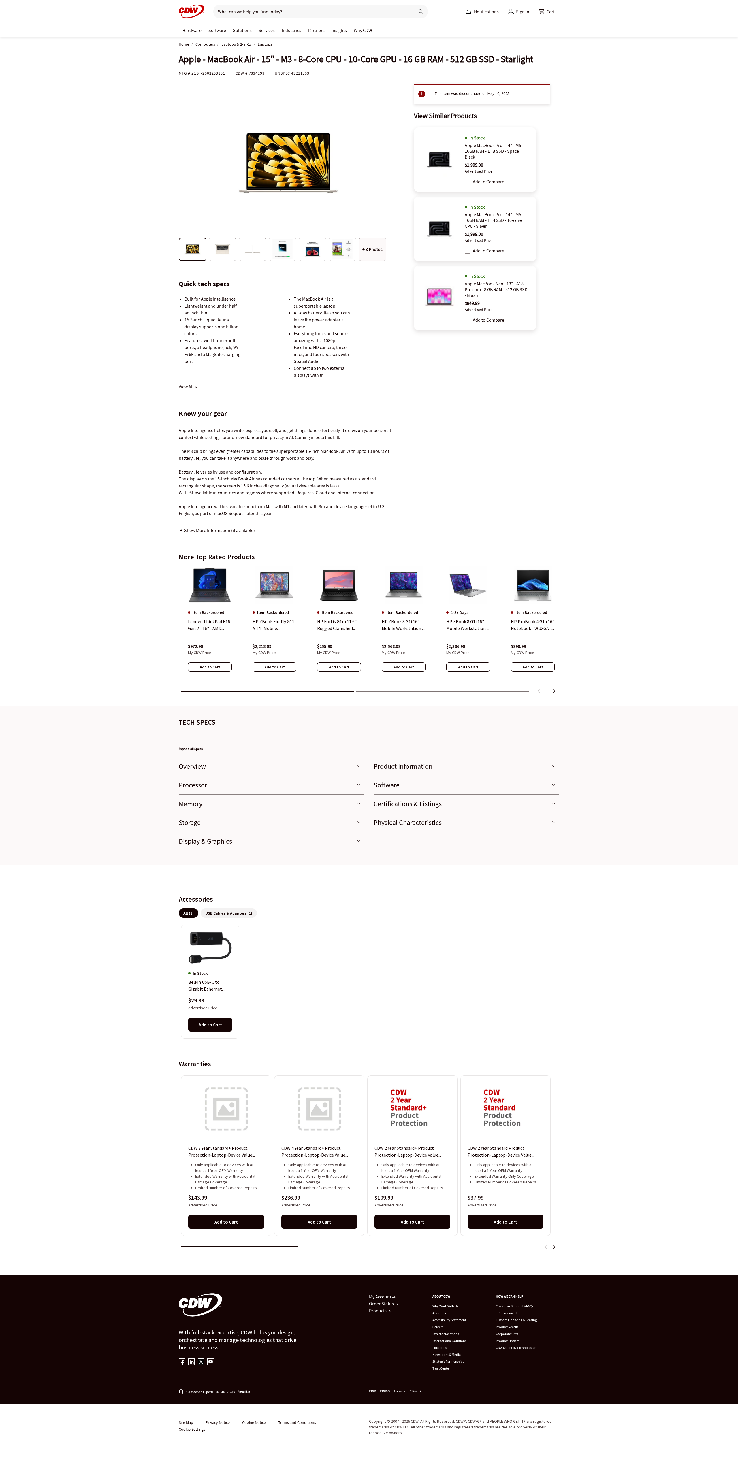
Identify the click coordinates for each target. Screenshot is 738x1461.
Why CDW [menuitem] (363, 30)
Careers (437, 1327)
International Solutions (449, 1341)
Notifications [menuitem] (486, 11)
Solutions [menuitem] (242, 30)
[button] (546, 11)
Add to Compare (488, 181)
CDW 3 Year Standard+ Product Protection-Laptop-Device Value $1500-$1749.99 (220, 1151)
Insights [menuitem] (339, 30)
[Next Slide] (554, 1247)
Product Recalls (507, 1327)
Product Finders (507, 1341)
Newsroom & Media (446, 1354)
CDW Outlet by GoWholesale (516, 1347)
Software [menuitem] (217, 30)
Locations (439, 1347)
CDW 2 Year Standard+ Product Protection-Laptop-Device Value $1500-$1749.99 (406, 1151)
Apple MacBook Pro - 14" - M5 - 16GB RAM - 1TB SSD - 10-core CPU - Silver (494, 220)
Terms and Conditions (297, 1422)
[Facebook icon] (182, 1362)
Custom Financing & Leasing (516, 1320)
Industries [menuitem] (291, 30)
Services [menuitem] (267, 30)
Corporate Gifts (507, 1334)
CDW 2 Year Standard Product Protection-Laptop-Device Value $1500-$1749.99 (500, 1151)
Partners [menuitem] (316, 30)
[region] (369, 630)
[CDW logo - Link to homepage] (191, 11)
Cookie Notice (254, 1422)
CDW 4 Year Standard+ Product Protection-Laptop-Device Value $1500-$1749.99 (313, 1151)
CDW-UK (416, 1391)
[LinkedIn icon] (191, 1362)
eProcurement (506, 1313)
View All (186, 386)
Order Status (382, 1304)
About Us (439, 1313)
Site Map (186, 1422)
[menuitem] (469, 11)
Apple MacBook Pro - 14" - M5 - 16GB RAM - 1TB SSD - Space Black (494, 151)
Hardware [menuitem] (192, 30)
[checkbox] (467, 181)
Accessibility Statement (449, 1320)
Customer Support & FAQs (515, 1306)
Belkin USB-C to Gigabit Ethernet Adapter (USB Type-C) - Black (209, 986)
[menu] (482, 11)
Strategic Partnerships (448, 1361)
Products (378, 1310)
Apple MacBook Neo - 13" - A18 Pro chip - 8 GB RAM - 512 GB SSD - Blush (496, 289)
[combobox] (311, 11)
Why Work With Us (445, 1306)
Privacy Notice (218, 1422)
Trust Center (441, 1368)
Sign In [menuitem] (522, 11)
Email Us (244, 1392)
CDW (372, 1391)
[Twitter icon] (201, 1362)
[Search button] (421, 11)
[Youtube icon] (210, 1362)
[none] (192, 30)
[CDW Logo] (191, 11)
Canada (399, 1391)
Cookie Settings (192, 1429)
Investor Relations (445, 1334)
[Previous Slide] (546, 1247)
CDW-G (385, 1391)
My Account (380, 1297)
